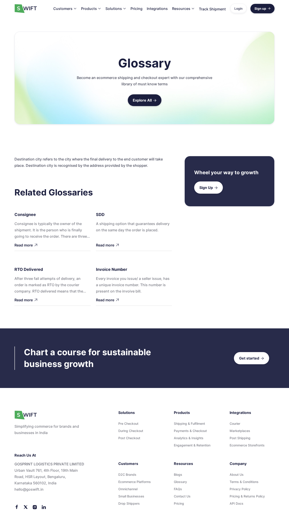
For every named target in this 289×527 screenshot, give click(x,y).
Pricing (136, 9)
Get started (251, 358)
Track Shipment (212, 9)
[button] (65, 9)
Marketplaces (240, 431)
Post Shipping (240, 438)
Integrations (157, 9)
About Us (237, 474)
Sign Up (208, 187)
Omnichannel (128, 489)
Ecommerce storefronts (247, 445)
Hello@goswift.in (29, 489)
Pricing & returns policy (247, 496)
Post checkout (129, 438)
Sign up (262, 8)
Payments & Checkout (190, 431)
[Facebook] (16, 506)
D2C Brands (127, 474)
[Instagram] (35, 506)
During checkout (130, 431)
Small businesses (131, 496)
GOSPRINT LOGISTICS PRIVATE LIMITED (49, 464)
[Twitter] (25, 506)
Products (89, 9)
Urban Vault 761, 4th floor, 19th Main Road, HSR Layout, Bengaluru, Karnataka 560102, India (46, 476)
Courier (235, 423)
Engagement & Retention (192, 445)
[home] (25, 8)
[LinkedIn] (44, 506)
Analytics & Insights (188, 438)
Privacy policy (240, 489)
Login (238, 8)
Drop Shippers (129, 503)
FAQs (178, 489)
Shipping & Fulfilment (189, 423)
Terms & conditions (244, 482)
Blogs (178, 474)
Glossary (180, 482)
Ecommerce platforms (134, 482)
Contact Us (182, 496)
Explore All (144, 100)
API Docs (236, 503)
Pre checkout (128, 423)
